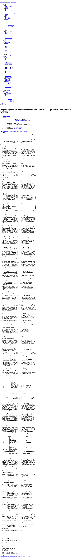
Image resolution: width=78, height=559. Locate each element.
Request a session (8, 63)
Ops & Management (9, 9)
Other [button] (4, 74)
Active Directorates (11, 22)
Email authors (3, 131)
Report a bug (7, 90)
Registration (7, 60)
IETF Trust (16, 556)
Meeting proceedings (9, 73)
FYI (10, 55)
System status (8, 87)
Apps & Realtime (8, 6)
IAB (6, 15)
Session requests (8, 64)
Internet (6, 8)
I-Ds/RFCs (10, 82)
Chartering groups (8, 31)
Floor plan (7, 59)
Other (6, 19)
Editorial (7, 51)
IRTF (6, 16)
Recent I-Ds (7, 42)
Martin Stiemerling (17, 128)
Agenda (6, 57)
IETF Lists (10, 97)
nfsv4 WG (29, 120)
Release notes (8, 86)
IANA (24, 556)
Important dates (8, 62)
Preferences (7, 94)
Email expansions (6, 116)
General (6, 7)
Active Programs (11, 25)
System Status (26, 557)
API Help (7, 84)
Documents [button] (5, 40)
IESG (6, 14)
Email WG (8, 131)
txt (14, 125)
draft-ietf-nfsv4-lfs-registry (21, 120)
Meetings (9, 83)
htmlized (19, 125)
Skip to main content (4, 1)
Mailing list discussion (18, 127)
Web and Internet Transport (10, 13)
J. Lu (20, 121)
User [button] (4, 91)
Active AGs (10, 20)
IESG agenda (8, 78)
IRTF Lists (10, 99)
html (16, 125)
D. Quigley (16, 121)
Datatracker (13, 2)
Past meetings (8, 72)
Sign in (6, 92)
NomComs (7, 79)
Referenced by (20, 131)
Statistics (7, 81)
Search (6, 41)
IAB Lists (10, 100)
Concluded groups (8, 38)
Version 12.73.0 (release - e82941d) (17, 557)
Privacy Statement (29, 556)
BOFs (6, 32)
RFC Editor (7, 18)
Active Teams (10, 27)
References (14, 131)
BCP (8, 55)
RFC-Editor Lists (11, 101)
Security (7, 11)
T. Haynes (24, 121)
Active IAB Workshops (12, 24)
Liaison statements (8, 77)
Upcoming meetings (9, 68)
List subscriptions (8, 96)
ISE (6, 50)
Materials (7, 58)
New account (7, 95)
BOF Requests (8, 33)
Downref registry (8, 80)
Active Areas (10, 21)
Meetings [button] (4, 56)
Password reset (8, 93)
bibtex (22, 125)
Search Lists (25, 131)
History (4, 117)
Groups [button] (4, 4)
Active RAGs (10, 26)
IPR (11, 131)
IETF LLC (7, 17)
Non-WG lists (8, 39)
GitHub (36, 557)
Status (4, 114)
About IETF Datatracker (5, 557)
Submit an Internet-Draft (10, 43)
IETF (1, 556)
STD (6, 55)
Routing (6, 10)
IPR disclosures (8, 76)
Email (39, 557)
